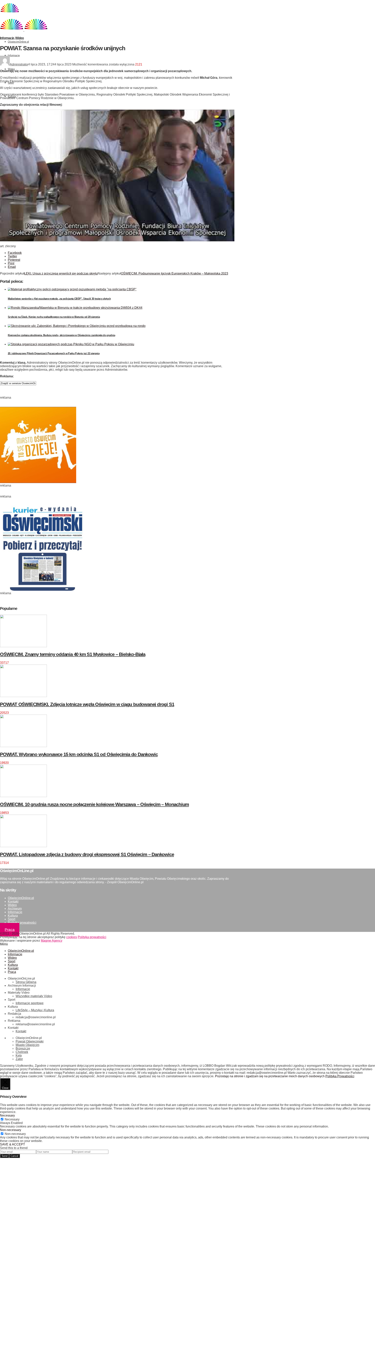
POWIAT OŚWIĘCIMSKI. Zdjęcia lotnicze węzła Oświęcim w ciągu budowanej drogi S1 (87, 704)
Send (4, 1155)
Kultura (13, 915)
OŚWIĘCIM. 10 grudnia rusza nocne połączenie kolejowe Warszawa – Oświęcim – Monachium (94, 804)
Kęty (19, 1055)
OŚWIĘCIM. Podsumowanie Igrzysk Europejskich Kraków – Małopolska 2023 (174, 273)
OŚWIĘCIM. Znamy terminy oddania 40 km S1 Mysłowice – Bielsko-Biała (72, 654)
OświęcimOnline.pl (18, 41)
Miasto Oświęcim (27, 1045)
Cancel (14, 1155)
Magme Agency (51, 940)
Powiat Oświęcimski (30, 1041)
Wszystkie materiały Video (34, 996)
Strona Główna (26, 982)
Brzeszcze (23, 1048)
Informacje (14, 55)
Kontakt (13, 901)
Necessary (12, 1119)
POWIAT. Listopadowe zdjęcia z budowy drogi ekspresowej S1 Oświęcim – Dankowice (87, 854)
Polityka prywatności (22, 922)
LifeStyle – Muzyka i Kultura (35, 1010)
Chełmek (22, 1052)
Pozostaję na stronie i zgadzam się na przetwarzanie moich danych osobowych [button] (270, 1076)
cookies (71, 937)
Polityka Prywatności (339, 1076)
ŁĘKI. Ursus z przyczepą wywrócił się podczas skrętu (61, 273)
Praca (10, 930)
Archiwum (15, 908)
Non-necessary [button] (10, 1130)
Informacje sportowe (30, 1003)
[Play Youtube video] (117, 176)
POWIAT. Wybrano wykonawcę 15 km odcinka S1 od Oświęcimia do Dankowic (79, 754)
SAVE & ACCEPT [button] (12, 1144)
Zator (19, 1059)
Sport (11, 919)
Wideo (11, 69)
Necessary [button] (7, 1115)
